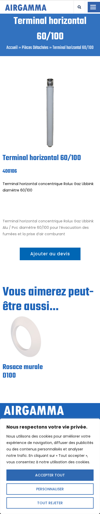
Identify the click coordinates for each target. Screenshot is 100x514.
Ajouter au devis (50, 254)
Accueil (12, 47)
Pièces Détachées (35, 47)
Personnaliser (50, 489)
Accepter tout (50, 475)
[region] (50, 466)
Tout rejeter (50, 503)
